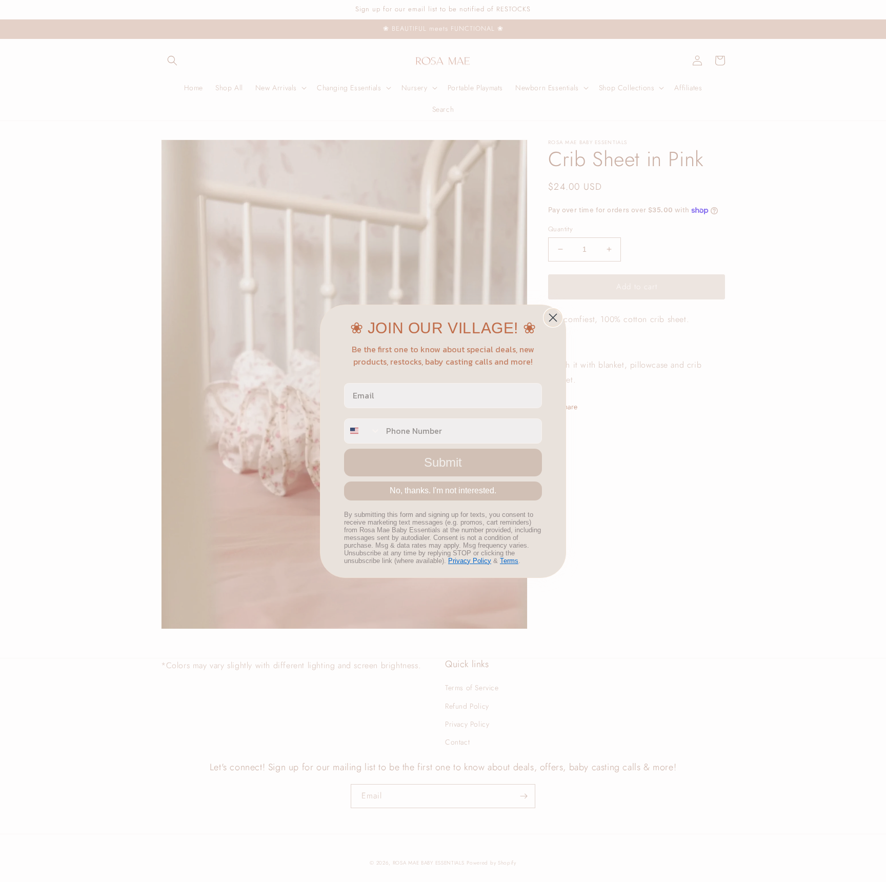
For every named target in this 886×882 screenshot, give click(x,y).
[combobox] (363, 431)
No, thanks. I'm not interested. (443, 490)
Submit (443, 462)
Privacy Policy (469, 561)
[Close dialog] (553, 318)
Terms (509, 561)
